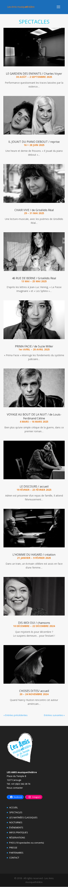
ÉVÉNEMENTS (16, 827)
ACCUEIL (13, 807)
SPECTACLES (15, 812)
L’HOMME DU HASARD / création (34, 555)
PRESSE (13, 847)
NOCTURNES (15, 822)
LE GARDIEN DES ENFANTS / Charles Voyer (34, 74)
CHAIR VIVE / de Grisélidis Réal (34, 210)
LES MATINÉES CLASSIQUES (23, 817)
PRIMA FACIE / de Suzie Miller (34, 346)
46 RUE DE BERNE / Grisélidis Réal (34, 278)
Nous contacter (15, 787)
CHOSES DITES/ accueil (34, 691)
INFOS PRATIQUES (18, 832)
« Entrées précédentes (15, 715)
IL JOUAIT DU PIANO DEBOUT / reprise (34, 142)
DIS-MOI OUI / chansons (34, 623)
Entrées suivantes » (54, 715)
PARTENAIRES (16, 852)
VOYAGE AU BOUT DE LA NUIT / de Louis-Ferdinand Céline (34, 416)
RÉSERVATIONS (17, 837)
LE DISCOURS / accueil (34, 486)
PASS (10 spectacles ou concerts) (26, 842)
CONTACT (14, 857)
